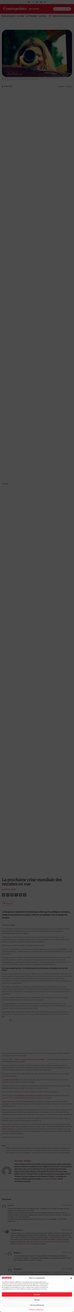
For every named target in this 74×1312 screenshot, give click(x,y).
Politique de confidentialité (36, 1309)
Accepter (37, 1294)
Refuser (37, 1300)
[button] (71, 1278)
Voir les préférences (37, 1305)
